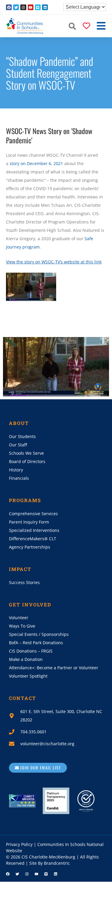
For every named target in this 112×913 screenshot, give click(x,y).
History (16, 470)
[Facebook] (9, 7)
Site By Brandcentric (49, 863)
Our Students (22, 436)
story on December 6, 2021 (36, 163)
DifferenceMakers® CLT (32, 538)
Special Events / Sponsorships (39, 634)
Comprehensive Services (33, 513)
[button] (72, 26)
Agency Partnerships (29, 547)
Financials (19, 478)
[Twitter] (16, 7)
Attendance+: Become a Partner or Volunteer (53, 667)
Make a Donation (26, 659)
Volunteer (18, 617)
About (19, 423)
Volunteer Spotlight (28, 676)
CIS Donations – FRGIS (31, 651)
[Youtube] (30, 7)
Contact (22, 698)
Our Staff (18, 445)
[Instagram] (23, 7)
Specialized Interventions (34, 530)
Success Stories (24, 582)
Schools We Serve (26, 453)
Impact (20, 569)
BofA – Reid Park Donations (36, 642)
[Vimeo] (38, 7)
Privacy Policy (19, 844)
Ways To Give (22, 626)
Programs (25, 500)
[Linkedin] (45, 7)
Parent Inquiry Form (29, 522)
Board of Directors (27, 461)
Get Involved (30, 604)
